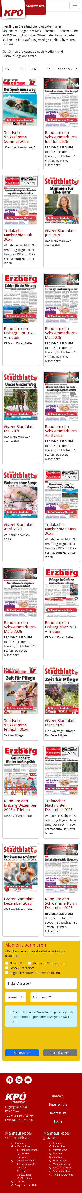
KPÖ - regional (23, 1146)
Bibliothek (26, 1178)
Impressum (58, 1113)
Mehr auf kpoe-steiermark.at (18, 1135)
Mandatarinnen (29, 1149)
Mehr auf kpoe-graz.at (56, 1135)
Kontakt (58, 1096)
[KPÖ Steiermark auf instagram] (19, 1080)
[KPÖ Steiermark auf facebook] (10, 1080)
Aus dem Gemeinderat (56, 1155)
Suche (58, 1121)
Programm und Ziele (26, 1185)
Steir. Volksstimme (24, 1172)
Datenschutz (58, 1104)
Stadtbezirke (59, 1160)
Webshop (20, 1181)
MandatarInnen (61, 1163)
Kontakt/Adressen (62, 1167)
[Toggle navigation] (74, 5)
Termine (19, 1142)
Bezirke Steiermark (23, 1155)
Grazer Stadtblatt (62, 1171)
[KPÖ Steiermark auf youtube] (28, 1080)
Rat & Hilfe (59, 1146)
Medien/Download (25, 1160)
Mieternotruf (60, 1149)
